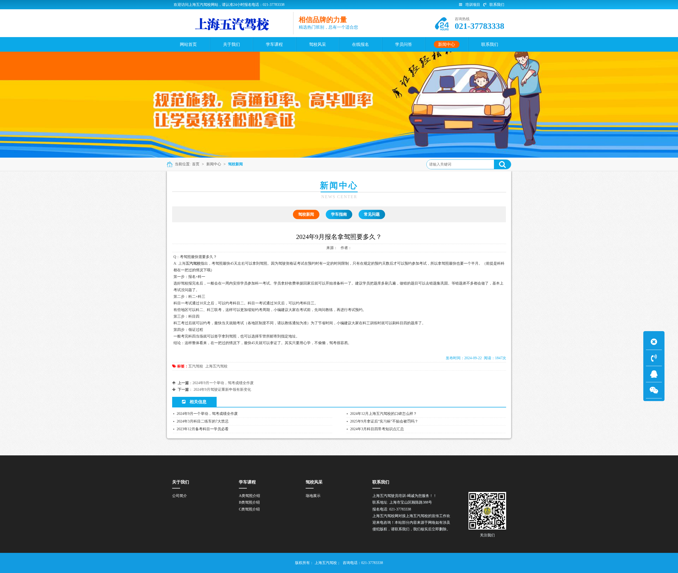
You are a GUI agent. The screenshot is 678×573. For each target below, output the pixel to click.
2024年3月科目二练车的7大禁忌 (203, 421)
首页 (195, 164)
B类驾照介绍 (249, 502)
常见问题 (372, 214)
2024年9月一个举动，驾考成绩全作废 (223, 383)
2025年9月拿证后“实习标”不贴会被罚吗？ (384, 421)
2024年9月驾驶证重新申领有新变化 (222, 390)
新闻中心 (213, 164)
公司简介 (179, 496)
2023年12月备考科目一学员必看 (203, 429)
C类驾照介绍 (249, 509)
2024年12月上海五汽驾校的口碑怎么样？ (383, 414)
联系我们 (496, 5)
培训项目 (472, 5)
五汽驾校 (195, 366)
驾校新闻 (235, 164)
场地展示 (313, 496)
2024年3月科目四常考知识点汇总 (377, 429)
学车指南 (339, 214)
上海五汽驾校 (216, 366)
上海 (182, 263)
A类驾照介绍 (249, 496)
